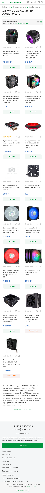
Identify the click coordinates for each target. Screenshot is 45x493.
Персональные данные (11, 478)
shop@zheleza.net (22, 434)
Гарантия (5, 461)
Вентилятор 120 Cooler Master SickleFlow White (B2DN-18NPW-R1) (11, 230)
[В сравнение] (19, 47)
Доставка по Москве (10, 468)
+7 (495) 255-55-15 (22, 426)
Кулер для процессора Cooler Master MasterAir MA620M (11, 54)
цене (12, 23)
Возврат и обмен (8, 458)
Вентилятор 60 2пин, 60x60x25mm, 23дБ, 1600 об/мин (11, 188)
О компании (6, 451)
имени (6, 23)
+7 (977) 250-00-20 (22, 429)
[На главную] (16, 2)
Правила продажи (9, 475)
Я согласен (22, 490)
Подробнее (31, 487)
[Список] (38, 22)
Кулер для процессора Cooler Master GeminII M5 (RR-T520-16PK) (11, 143)
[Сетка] (41, 22)
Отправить (22, 446)
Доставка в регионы (10, 471)
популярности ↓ (21, 23)
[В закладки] (15, 47)
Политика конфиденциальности (15, 482)
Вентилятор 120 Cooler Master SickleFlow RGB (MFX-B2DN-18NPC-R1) (32, 230)
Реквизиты (6, 455)
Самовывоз (6, 464)
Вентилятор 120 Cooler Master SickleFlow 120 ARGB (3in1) (32, 273)
